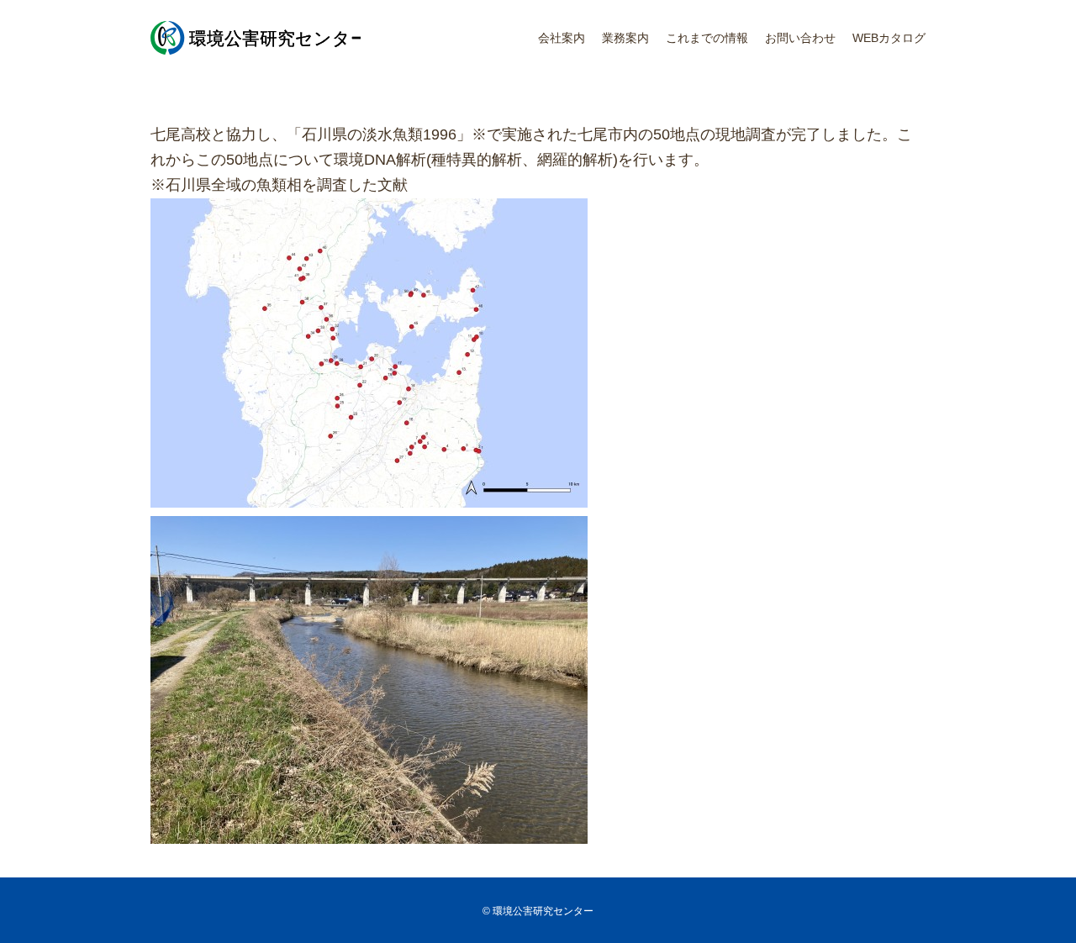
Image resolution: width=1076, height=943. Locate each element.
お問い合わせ (800, 38)
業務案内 (625, 38)
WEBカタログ (889, 38)
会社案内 (561, 38)
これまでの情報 (707, 38)
